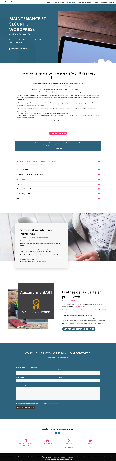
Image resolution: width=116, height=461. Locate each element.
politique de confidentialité (53, 403)
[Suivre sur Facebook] (56, 433)
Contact (111, 2)
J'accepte (47, 459)
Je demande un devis (58, 133)
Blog (96, 2)
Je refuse (53, 459)
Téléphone (60, 377)
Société (59, 369)
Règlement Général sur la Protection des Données (28, 403)
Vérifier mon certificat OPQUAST (79, 329)
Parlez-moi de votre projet (21, 385)
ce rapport (43, 261)
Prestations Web (58, 2)
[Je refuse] (114, 457)
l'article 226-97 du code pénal (39, 123)
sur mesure (96, 97)
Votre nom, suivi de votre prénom (23, 369)
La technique (71, 2)
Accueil (49, 2)
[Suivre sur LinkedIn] (59, 433)
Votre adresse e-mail (20, 377)
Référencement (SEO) (85, 2)
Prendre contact (19, 49)
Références (103, 2)
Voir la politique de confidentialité (64, 459)
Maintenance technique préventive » (26, 164)
